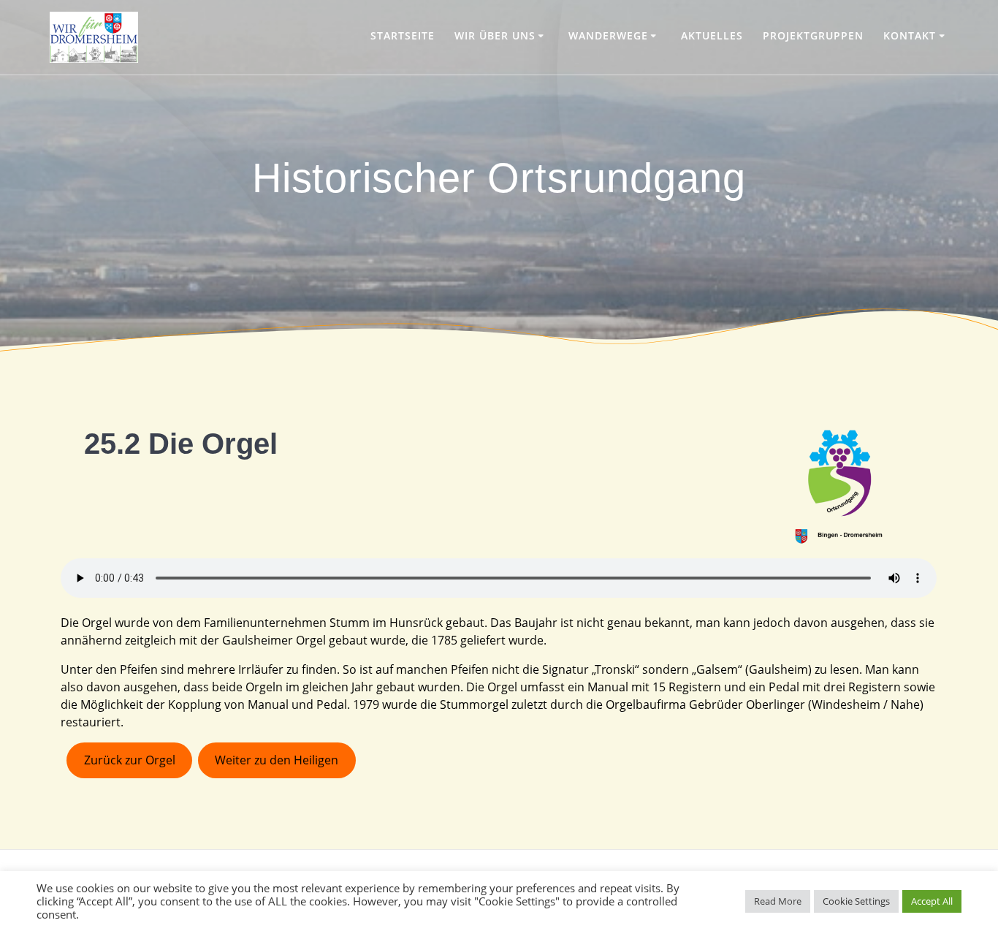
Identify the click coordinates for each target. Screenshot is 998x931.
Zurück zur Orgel (129, 760)
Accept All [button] (932, 901)
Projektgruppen (813, 35)
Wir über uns (495, 35)
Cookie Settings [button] (856, 901)
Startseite (402, 35)
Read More (777, 901)
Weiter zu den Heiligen (276, 760)
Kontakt (909, 35)
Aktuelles (712, 35)
